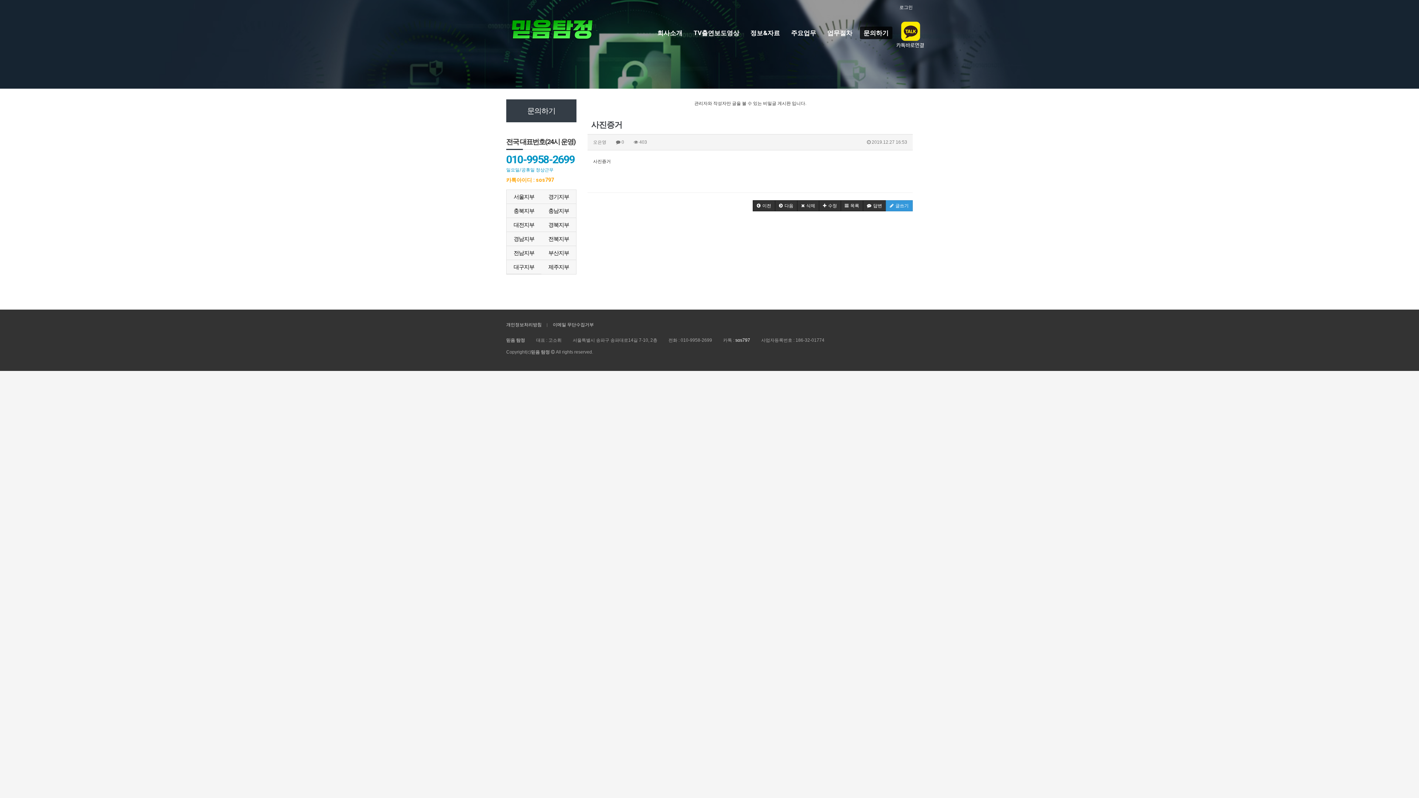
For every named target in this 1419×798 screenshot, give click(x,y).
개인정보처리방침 (524, 324)
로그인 (906, 7)
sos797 (742, 340)
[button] (764, 205)
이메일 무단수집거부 (573, 324)
